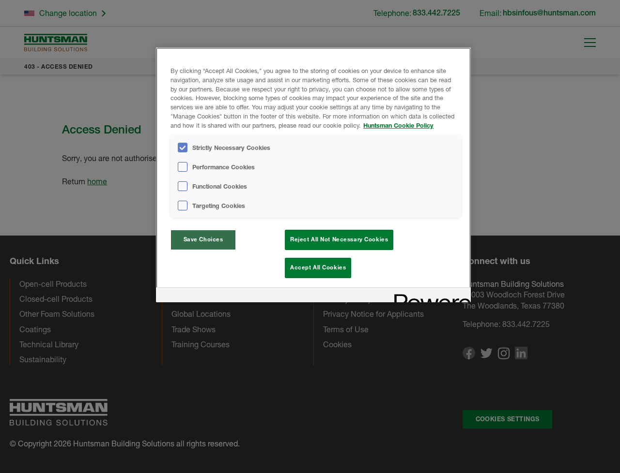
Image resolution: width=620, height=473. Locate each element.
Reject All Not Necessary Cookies (339, 239)
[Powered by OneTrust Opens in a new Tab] (429, 296)
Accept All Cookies (318, 267)
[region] (313, 174)
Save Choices (203, 239)
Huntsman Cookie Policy (398, 125)
